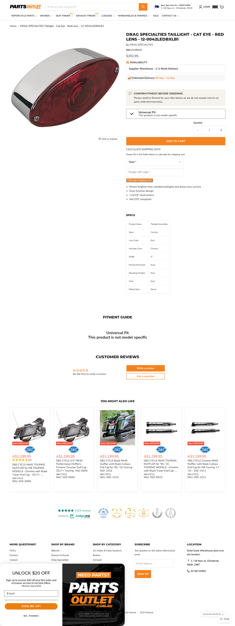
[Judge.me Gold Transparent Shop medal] (130, 513)
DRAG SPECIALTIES (141, 44)
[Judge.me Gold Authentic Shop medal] (117, 513)
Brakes (96, 555)
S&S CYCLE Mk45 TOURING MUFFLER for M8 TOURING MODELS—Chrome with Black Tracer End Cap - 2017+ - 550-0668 (29, 471)
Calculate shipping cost (139, 180)
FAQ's (13, 550)
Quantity (197, 123)
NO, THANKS (31, 616)
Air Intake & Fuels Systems (107, 550)
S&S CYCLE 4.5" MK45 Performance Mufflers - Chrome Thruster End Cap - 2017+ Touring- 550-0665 (72, 465)
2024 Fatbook (129, 612)
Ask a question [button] (145, 376)
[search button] (143, 7)
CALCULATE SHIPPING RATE (143, 149)
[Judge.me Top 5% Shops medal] (157, 513)
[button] (215, 7)
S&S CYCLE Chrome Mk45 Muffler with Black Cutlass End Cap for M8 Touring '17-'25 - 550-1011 (204, 465)
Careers (14, 559)
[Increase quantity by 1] (221, 130)
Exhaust (97, 559)
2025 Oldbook (146, 612)
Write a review (145, 368)
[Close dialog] (121, 567)
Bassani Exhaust (60, 555)
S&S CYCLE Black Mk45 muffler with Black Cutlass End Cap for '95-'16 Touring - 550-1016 (117, 465)
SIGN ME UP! (31, 606)
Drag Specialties (60, 559)
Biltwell (55, 550)
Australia (212, 614)
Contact (14, 555)
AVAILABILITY (138, 62)
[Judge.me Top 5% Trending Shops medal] (170, 513)
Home (13, 26)
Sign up (143, 574)
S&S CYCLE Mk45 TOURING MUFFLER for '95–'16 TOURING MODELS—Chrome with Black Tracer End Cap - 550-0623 (161, 467)
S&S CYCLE (17, 478)
